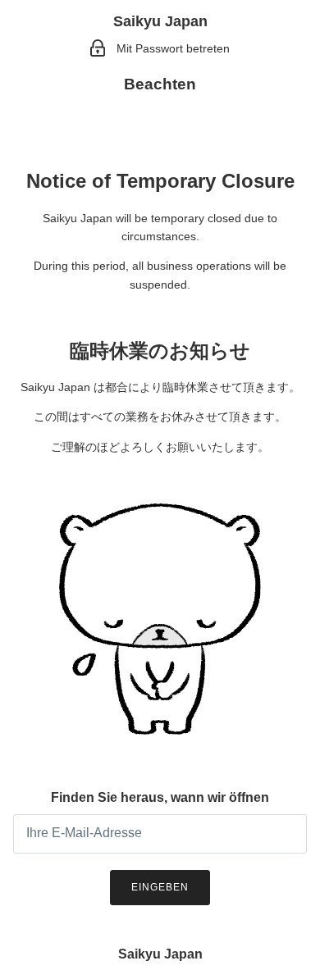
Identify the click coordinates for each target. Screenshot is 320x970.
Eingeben (160, 887)
